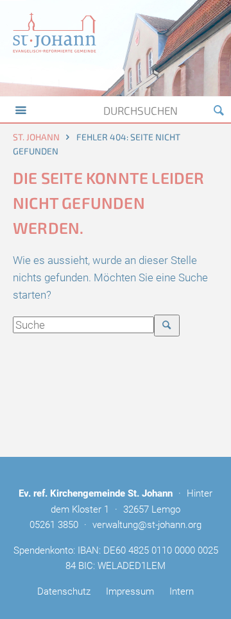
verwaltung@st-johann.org (146, 525)
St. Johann (36, 136)
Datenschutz (63, 591)
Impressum (130, 591)
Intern (181, 591)
